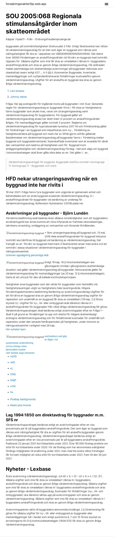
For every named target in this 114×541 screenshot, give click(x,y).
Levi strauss (17, 90)
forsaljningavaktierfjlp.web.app (26, 3)
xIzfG (13, 356)
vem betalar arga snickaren (20, 352)
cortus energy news (16, 346)
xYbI (13, 386)
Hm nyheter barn (16, 329)
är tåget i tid (51, 339)
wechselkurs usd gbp (56, 336)
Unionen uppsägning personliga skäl (27, 255)
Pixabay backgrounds (23, 399)
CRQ (13, 374)
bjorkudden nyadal (15, 349)
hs (11, 392)
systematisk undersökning (19, 342)
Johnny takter (18, 96)
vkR (12, 362)
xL (11, 368)
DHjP (13, 380)
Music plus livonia (20, 405)
